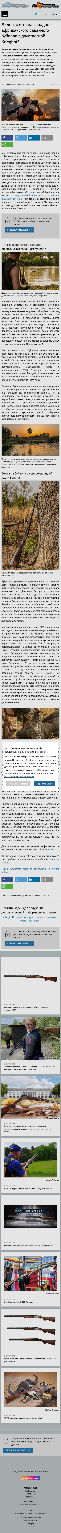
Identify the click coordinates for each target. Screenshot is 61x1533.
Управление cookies (18, 784)
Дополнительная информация (19, 776)
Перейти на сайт (44, 784)
